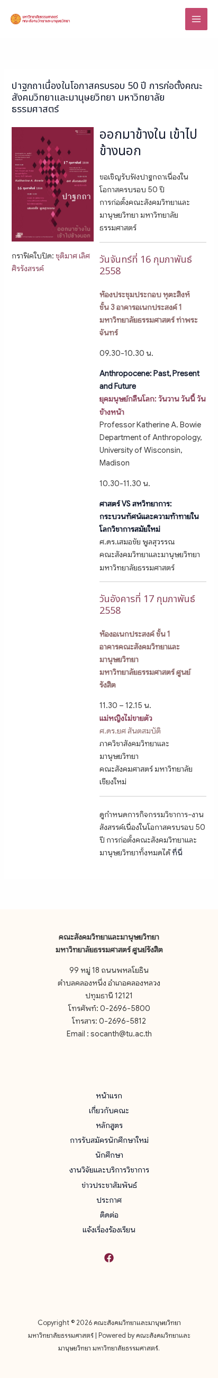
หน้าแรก (109, 1095)
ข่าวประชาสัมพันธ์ (109, 1185)
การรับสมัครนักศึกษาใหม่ (109, 1140)
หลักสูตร (109, 1125)
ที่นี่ (177, 852)
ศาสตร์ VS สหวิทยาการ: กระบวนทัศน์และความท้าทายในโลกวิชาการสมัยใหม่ (149, 516)
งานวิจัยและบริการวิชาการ (109, 1170)
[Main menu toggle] (196, 19)
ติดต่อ (109, 1215)
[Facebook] (109, 1258)
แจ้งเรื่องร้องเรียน (109, 1229)
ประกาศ (109, 1200)
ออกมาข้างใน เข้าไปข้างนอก (148, 143)
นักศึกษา (109, 1155)
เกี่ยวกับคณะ (109, 1110)
